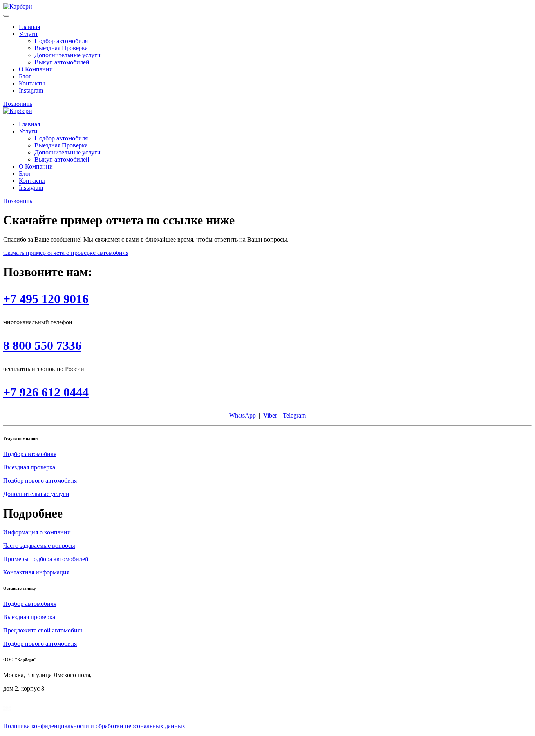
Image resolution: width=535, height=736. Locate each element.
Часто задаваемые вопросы (39, 545)
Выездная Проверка (61, 48)
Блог (25, 76)
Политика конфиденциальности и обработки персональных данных (95, 726)
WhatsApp (242, 415)
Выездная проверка (29, 467)
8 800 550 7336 (42, 345)
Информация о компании (37, 532)
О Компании (36, 69)
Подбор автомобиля (61, 41)
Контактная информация (36, 572)
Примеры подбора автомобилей (46, 559)
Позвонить (17, 103)
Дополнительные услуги (67, 55)
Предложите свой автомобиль (43, 630)
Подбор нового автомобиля (40, 480)
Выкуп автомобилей (61, 62)
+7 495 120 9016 (46, 299)
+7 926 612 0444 (46, 392)
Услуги (28, 34)
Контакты (32, 83)
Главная (29, 27)
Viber (270, 415)
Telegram (294, 415)
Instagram (31, 90)
